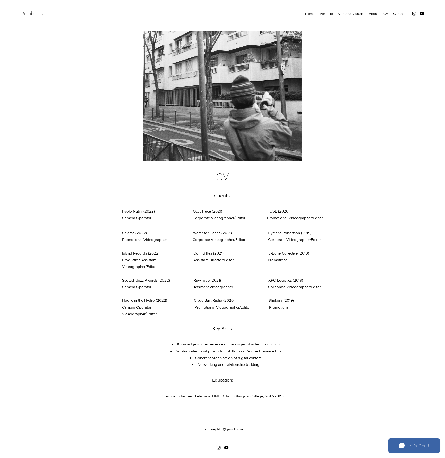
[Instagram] (414, 13)
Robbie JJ (33, 13)
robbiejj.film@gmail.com (223, 429)
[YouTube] (421, 13)
